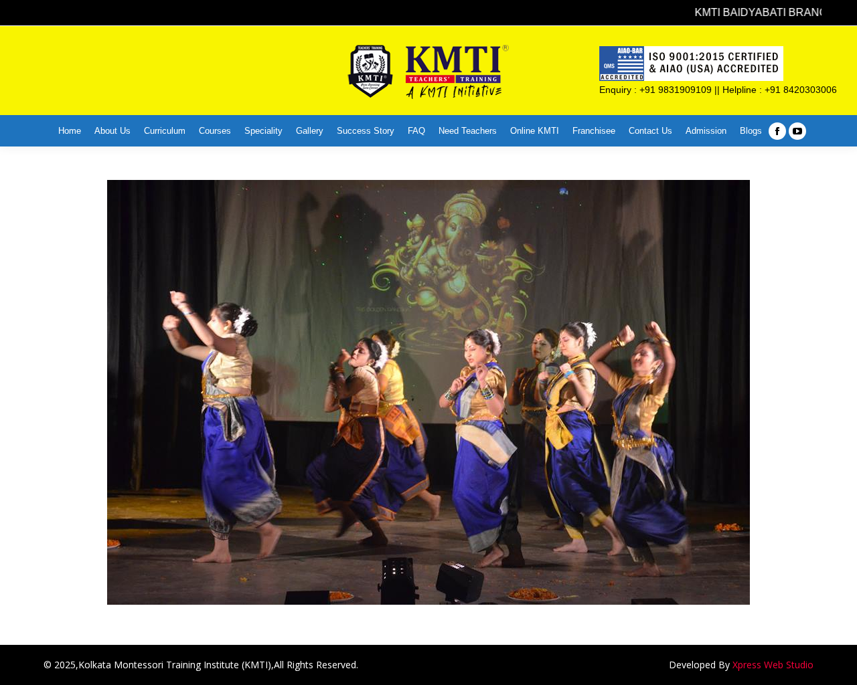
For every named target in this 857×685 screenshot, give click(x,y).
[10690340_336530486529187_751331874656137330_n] (428, 392)
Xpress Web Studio (772, 664)
